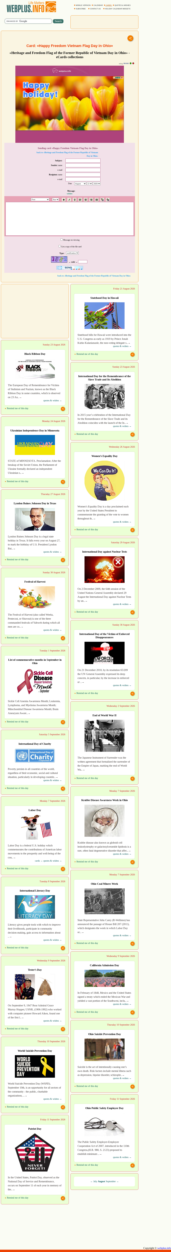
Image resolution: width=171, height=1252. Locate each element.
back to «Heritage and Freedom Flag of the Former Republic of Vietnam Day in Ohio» (94, 276)
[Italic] (69, 200)
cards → (39, 861)
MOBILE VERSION (83, 5)
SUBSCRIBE (80, 9)
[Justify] (97, 200)
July (95, 1181)
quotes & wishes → (122, 346)
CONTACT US (95, 9)
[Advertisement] (104, 22)
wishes (69, 193)
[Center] (86, 200)
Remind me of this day (87, 354)
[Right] (91, 200)
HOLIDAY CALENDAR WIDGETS (118, 9)
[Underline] (75, 200)
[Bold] (64, 200)
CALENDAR (98, 5)
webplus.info (164, 1248)
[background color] (108, 200)
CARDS (108, 5)
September (111, 1181)
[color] (102, 200)
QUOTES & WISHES (122, 5)
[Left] (80, 200)
